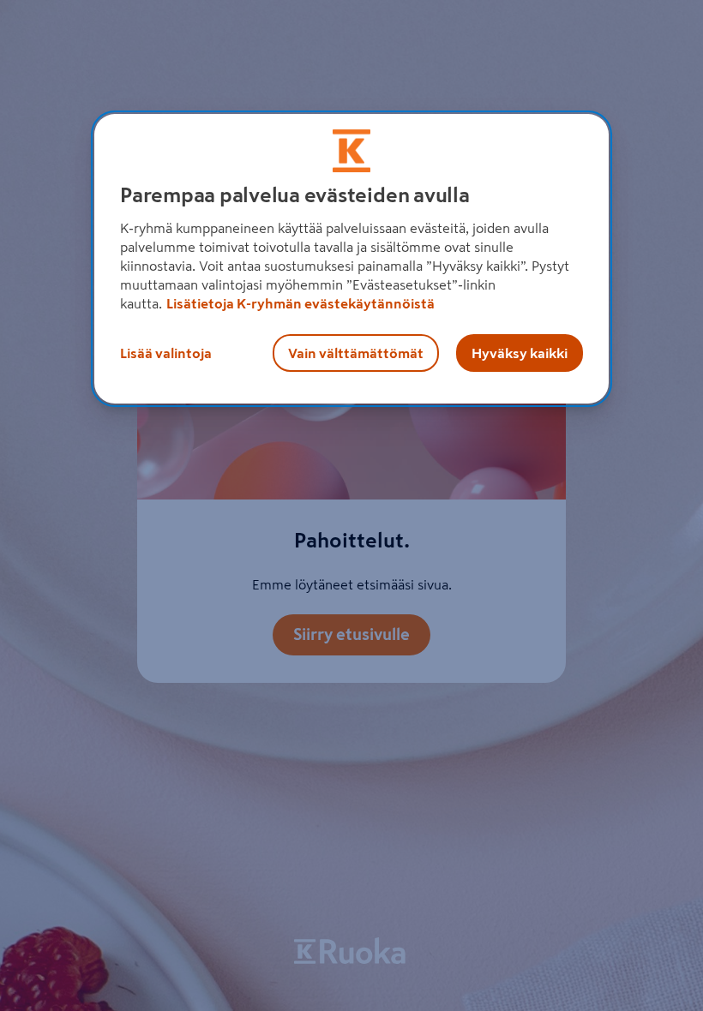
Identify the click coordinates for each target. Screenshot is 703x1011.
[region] (351, 259)
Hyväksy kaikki (520, 353)
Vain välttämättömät (356, 353)
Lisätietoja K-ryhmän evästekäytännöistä (300, 303)
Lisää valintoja (166, 353)
